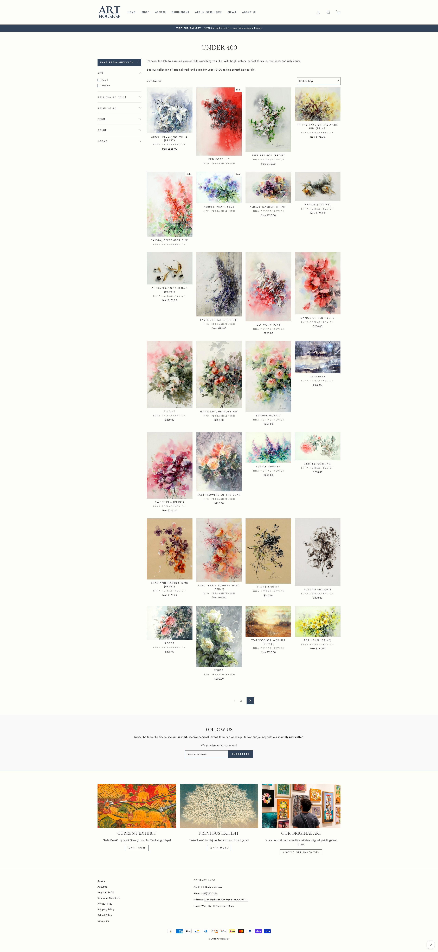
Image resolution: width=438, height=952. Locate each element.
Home (131, 12)
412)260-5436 (210, 893)
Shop (145, 12)
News (232, 12)
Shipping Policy (106, 909)
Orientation (107, 107)
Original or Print (112, 96)
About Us (102, 886)
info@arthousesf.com (212, 887)
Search (101, 881)
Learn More (219, 847)
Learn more (136, 847)
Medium (106, 85)
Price (102, 118)
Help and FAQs (106, 892)
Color (102, 130)
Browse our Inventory (301, 852)
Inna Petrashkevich (117, 62)
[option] (219, 28)
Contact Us (103, 921)
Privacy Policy (105, 903)
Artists (160, 12)
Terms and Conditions (109, 898)
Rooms (103, 141)
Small (105, 80)
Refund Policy (105, 915)
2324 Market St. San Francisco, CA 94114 (226, 899)
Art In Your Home (208, 12)
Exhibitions (180, 12)
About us (249, 12)
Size (101, 73)
